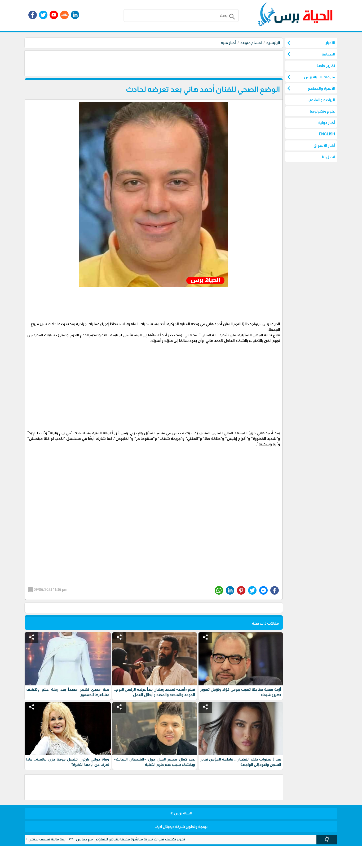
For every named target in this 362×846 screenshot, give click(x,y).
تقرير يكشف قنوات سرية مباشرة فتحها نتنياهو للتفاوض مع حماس (153, 839)
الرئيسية (273, 43)
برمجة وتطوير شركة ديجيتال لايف (181, 826)
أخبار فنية (228, 43)
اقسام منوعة (251, 43)
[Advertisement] (186, 63)
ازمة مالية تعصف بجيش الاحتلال (63, 839)
